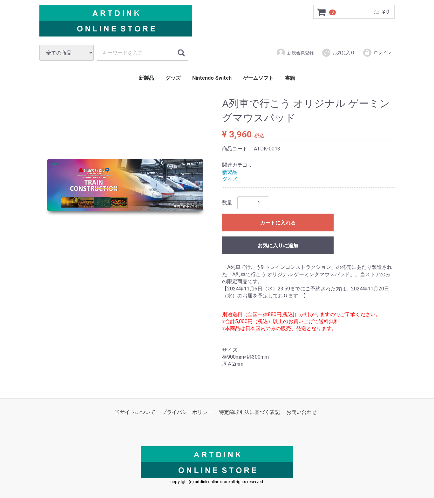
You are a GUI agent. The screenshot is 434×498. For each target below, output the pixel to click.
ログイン (382, 52)
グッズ (173, 78)
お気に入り (344, 52)
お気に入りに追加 (278, 246)
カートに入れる (278, 223)
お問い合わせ (301, 412)
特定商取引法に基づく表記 (249, 412)
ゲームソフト (258, 78)
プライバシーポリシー (187, 412)
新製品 (146, 78)
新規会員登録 (300, 52)
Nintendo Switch (212, 78)
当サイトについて (135, 412)
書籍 (290, 78)
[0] (321, 12)
